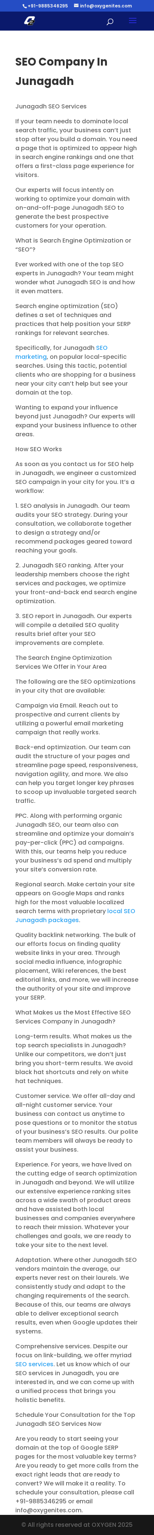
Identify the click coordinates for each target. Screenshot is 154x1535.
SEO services (34, 1364)
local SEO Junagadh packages (75, 915)
